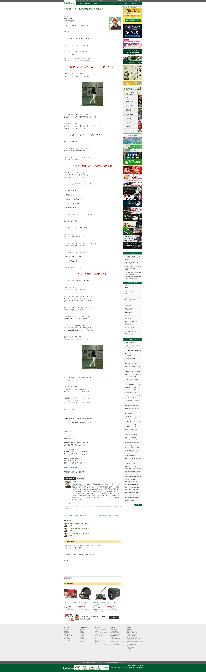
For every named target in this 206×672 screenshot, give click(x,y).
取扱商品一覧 (67, 634)
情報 (137, 481)
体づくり (136, 468)
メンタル (137, 447)
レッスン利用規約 (131, 635)
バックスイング (128, 421)
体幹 (140, 468)
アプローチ (127, 350)
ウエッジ (127, 358)
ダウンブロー (136, 405)
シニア (134, 376)
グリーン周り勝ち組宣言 (101, 632)
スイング (127, 389)
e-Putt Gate (98, 641)
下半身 (134, 466)
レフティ (127, 460)
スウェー (139, 389)
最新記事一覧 (67, 638)
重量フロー (127, 500)
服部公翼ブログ (83, 634)
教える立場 (135, 484)
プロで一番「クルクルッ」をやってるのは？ (79, 528)
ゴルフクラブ (138, 371)
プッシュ (134, 437)
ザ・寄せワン (98, 635)
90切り (131, 342)
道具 (126, 497)
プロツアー (135, 439)
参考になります (128, 312)
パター (139, 421)
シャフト (136, 379)
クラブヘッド (128, 366)
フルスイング (128, 437)
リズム (129, 455)
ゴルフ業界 (138, 374)
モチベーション (128, 450)
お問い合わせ (86, 662)
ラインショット (137, 453)
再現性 (129, 471)
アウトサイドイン (129, 347)
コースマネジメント (129, 371)
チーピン (131, 408)
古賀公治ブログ (83, 638)
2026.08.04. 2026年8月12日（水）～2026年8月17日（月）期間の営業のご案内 (133, 258)
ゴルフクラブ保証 (115, 644)
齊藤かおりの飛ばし (100, 640)
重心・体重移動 (135, 497)
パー (133, 424)
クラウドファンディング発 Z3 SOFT (70, 603)
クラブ (135, 363)
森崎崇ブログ (83, 641)
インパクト (72, 506)
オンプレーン (136, 361)
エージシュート (128, 361)
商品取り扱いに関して (116, 632)
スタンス (134, 392)
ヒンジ (136, 424)
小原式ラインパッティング (101, 634)
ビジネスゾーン (128, 426)
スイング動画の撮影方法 (117, 638)
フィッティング (134, 429)
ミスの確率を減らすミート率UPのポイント (76, 515)
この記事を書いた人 (70, 478)
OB (134, 342)
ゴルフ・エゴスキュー (100, 644)
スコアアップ (128, 392)
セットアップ (137, 400)
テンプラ (127, 413)
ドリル (126, 418)
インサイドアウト (129, 355)
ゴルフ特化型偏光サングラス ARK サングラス (85, 603)
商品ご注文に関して (115, 631)
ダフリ (126, 408)
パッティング (128, 424)
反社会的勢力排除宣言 (132, 634)
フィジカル (127, 429)
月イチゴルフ (98, 643)
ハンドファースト (137, 418)
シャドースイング (129, 379)
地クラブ (127, 476)
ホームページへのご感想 (117, 662)
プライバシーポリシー (129, 0)
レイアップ (138, 458)
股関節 (133, 492)
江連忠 (74, 481)
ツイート (71, 12)
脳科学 (137, 492)
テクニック (135, 411)
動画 (134, 474)
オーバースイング (129, 363)
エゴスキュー (133, 358)
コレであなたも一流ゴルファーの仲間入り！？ (80, 533)
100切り (127, 342)
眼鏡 (137, 489)
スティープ (127, 395)
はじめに (88, 3)
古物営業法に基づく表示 (132, 637)
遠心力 (129, 497)
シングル (139, 384)
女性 (129, 479)
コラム (126, 369)
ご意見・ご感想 (114, 637)
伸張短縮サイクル (129, 468)
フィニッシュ (91, 506)
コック (138, 366)
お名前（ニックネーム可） (73, 548)
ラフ (126, 455)
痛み (134, 489)
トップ (131, 413)
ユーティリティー (129, 453)
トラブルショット (129, 416)
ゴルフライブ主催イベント (70, 635)
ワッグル (134, 463)
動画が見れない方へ (115, 635)
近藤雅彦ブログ (83, 632)
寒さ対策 (133, 479)
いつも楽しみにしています (131, 304)
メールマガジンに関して (117, 634)
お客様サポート (134, 3)
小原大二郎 (127, 481)
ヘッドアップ (128, 442)
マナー (136, 445)
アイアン (138, 345)
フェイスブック (130, 647)
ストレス (133, 395)
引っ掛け (133, 481)
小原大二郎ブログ (84, 629)
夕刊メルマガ (138, 476)
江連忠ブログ (83, 631)
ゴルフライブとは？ (68, 629)
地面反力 (132, 476)
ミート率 (127, 447)
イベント (114, 3)
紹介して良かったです (130, 308)
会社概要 (135, 0)
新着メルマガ (106, 506)
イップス (127, 353)
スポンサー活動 (123, 3)
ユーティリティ (136, 450)
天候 (126, 479)
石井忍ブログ (83, 637)
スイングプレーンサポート (117, 643)
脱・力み (97, 638)
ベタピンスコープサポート (117, 640)
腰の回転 (127, 495)
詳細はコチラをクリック (71, 467)
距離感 (138, 495)
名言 (137, 474)
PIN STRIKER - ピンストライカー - (114, 603)
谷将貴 (134, 495)
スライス (134, 397)
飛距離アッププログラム (101, 631)
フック (136, 434)
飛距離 (132, 500)
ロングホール (128, 463)
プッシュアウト (128, 439)
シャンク (135, 382)
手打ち (126, 484)
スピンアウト (128, 397)
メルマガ (97, 506)
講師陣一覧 (96, 3)
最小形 (126, 489)
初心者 (138, 471)
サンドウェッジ (128, 376)
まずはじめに (67, 631)
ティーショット (128, 411)
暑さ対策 (134, 487)
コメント (66, 560)
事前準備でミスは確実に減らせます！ (110, 515)
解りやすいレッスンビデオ (131, 317)
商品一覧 (105, 3)
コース (130, 369)
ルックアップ (128, 458)
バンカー (85, 506)
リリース (134, 455)
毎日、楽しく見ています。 (131, 327)
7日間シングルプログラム (101, 629)
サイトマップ (140, 0)
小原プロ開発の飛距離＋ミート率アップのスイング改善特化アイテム (99, 604)
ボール (126, 445)
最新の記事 (81, 478)
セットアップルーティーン (131, 403)
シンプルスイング (129, 387)
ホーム (79, 3)
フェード (127, 434)
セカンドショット (129, 400)
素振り (126, 492)
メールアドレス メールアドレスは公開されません (79, 554)
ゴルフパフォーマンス (130, 374)
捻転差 (130, 484)
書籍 (138, 487)
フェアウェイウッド (136, 432)
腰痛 (131, 495)
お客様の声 (127, 345)
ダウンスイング (79, 506)
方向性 (129, 487)
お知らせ (133, 345)
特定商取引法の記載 (120, 0)
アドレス (136, 347)
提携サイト (129, 650)
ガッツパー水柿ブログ (85, 640)
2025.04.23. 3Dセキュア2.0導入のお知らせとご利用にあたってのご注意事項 (133, 268)
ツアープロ (136, 408)
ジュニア (136, 387)
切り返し (134, 471)
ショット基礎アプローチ (130, 384)
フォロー (132, 434)
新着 (126, 487)
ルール (133, 458)
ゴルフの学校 (67, 640)
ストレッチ (138, 395)
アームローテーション (136, 350)
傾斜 (126, 471)
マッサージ (131, 445)
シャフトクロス (128, 382)
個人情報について (94, 662)
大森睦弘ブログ (83, 635)
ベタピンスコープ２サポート (118, 641)
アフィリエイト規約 (131, 644)
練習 (130, 492)
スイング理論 (133, 389)
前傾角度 (127, 474)
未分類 (130, 489)
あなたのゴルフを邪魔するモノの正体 (77, 523)
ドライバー (136, 416)
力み (101, 506)
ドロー (130, 418)
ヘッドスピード (135, 442)
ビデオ (134, 426)
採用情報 (129, 648)
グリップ (134, 366)
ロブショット (133, 460)
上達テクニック (128, 466)
